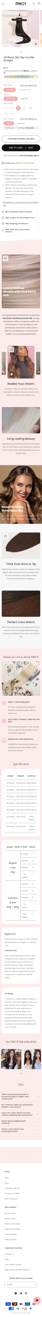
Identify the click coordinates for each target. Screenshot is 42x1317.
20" (31, 108)
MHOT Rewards (11, 1199)
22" (6, 114)
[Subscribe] (34, 1284)
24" (12, 114)
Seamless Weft (25, 90)
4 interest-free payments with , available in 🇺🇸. (20, 72)
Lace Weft (9, 90)
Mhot (7, 1178)
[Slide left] (17, 51)
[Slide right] (25, 51)
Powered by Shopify (25, 1313)
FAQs (7, 1259)
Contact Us (9, 1254)
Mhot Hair (17, 1313)
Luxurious (21, 123)
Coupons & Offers (12, 1193)
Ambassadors (11, 1239)
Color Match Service (13, 1264)
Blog (6, 1183)
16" (18, 108)
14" (12, 108)
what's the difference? (28, 85)
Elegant (9, 123)
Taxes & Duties (11, 1234)
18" (24, 108)
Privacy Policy (10, 1213)
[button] (34, 3)
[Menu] (2, 3)
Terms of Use (10, 1218)
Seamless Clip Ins (12, 1188)
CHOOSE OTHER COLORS (21, 139)
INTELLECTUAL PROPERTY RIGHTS (17, 1270)
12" (6, 108)
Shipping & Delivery (12, 1229)
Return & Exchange (12, 1224)
